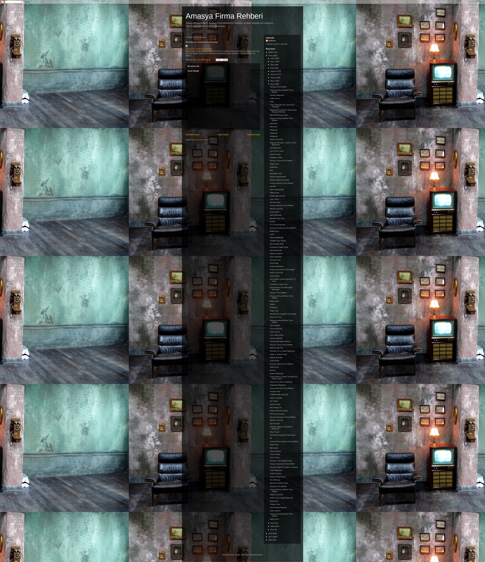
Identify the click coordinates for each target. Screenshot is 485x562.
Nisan (273, 84)
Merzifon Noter (275, 202)
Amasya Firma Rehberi (224, 16)
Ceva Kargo (274, 263)
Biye (271, 170)
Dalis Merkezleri (276, 215)
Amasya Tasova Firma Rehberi (281, 161)
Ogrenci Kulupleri (276, 398)
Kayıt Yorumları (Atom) (200, 140)
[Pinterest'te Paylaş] (226, 60)
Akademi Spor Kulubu (278, 241)
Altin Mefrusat (275, 480)
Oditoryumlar (274, 193)
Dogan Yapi (274, 311)
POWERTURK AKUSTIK (279, 395)
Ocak (273, 530)
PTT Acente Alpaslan (277, 225)
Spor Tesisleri (275, 424)
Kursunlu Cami (275, 260)
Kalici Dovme (275, 332)
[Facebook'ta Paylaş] (224, 60)
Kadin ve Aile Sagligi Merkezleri (281, 498)
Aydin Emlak (274, 361)
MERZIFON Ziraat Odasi (279, 115)
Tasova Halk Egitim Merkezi (280, 341)
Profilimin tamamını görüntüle (276, 44)
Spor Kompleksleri (276, 238)
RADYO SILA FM (276, 139)
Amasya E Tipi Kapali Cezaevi (281, 461)
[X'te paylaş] (222, 60)
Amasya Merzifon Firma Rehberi (282, 205)
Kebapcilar (274, 130)
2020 (271, 52)
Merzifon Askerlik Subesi (279, 483)
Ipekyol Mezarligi (276, 357)
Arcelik (272, 222)
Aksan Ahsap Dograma (278, 507)
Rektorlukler (274, 448)
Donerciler (273, 123)
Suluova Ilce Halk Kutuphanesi (281, 382)
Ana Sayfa (223, 134)
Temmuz (274, 74)
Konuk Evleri (274, 212)
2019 (271, 56)
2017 (271, 537)
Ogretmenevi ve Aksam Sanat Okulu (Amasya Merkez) (283, 111)
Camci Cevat (274, 458)
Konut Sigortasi (275, 451)
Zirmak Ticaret (275, 154)
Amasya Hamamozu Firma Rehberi (283, 228)
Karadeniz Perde (276, 157)
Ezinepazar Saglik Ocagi (279, 247)
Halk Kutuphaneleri (277, 190)
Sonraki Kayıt (192, 134)
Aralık (273, 58)
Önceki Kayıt (253, 134)
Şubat (273, 526)
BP (271, 438)
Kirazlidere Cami (276, 173)
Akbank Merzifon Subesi (279, 411)
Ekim (273, 65)
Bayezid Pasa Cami (277, 218)
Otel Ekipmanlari (276, 250)
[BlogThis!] (219, 60)
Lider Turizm (274, 199)
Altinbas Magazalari (277, 95)
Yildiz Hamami (275, 511)
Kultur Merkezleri (276, 470)
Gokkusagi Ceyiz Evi (277, 196)
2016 (271, 540)
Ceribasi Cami (275, 504)
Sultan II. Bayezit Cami (278, 354)
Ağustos (274, 71)
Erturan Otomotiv (276, 338)
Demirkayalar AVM (276, 244)
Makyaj (272, 370)
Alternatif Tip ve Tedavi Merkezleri (282, 351)
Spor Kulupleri (275, 325)
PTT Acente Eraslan (277, 414)
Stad (271, 102)
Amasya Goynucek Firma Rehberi (282, 270)
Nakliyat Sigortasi (276, 253)
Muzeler (273, 186)
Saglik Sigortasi (275, 473)
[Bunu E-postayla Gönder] (217, 60)
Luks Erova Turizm (277, 151)
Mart (272, 523)
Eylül (273, 68)
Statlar (272, 304)
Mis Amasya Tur (276, 407)
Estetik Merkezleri (276, 373)
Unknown (272, 41)
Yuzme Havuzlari (276, 329)
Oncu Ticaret (274, 432)
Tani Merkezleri (275, 148)
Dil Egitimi (273, 307)
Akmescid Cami (276, 317)
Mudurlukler (274, 501)
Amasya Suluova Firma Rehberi (281, 183)
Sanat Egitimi (275, 276)
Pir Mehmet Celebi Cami (279, 284)
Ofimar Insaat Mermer (278, 177)
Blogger (238, 555)
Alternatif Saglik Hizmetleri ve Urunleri (284, 467)
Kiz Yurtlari (274, 401)
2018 (271, 533)
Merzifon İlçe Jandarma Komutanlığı (199, 49)
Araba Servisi (275, 98)
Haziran (274, 78)
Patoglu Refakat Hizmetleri (279, 180)
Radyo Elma (274, 164)
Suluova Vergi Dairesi (278, 477)
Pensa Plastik (275, 454)
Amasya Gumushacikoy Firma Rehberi (284, 441)
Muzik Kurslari (275, 404)
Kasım (273, 62)
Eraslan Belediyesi (277, 266)
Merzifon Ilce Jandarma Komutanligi (283, 314)
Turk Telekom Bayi (277, 335)
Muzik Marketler (276, 257)
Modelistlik (274, 167)
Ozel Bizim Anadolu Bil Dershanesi (282, 435)
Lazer (272, 234)
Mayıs (273, 81)
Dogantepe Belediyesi (278, 385)
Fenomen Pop (275, 391)
